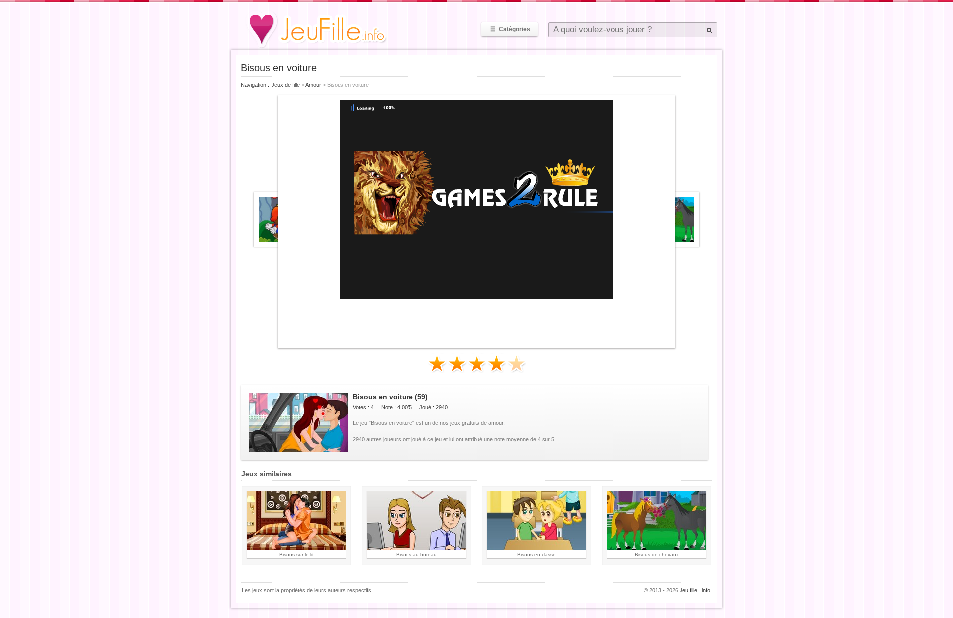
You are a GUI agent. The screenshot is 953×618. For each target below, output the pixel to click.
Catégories (510, 29)
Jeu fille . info (695, 590)
